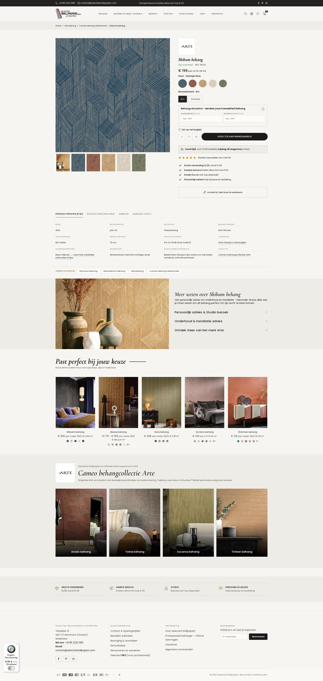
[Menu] (17, 645)
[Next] (163, 95)
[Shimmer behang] (247, 402)
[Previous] (62, 95)
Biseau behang (118, 432)
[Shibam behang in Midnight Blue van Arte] (78, 162)
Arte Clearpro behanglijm (232, 242)
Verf (202, 14)
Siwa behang (161, 432)
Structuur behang (88, 271)
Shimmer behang (247, 432)
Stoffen (168, 14)
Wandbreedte (190, 114)
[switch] (11, 668)
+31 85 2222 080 (67, 3)
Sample (195, 99)
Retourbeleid (118, 645)
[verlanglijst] (258, 14)
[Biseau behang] (118, 402)
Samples (124, 214)
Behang (103, 14)
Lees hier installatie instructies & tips (75, 256)
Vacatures (171, 644)
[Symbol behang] (204, 402)
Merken (153, 14)
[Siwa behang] (161, 402)
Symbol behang (204, 432)
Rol (183, 99)
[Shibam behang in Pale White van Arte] (123, 162)
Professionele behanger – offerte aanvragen (184, 637)
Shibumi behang (75, 432)
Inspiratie (217, 14)
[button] (264, 14)
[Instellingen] (252, 14)
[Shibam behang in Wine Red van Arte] (93, 162)
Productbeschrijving (101, 214)
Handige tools (142, 214)
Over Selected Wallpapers (180, 631)
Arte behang (70, 26)
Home (58, 26)
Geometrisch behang (114, 271)
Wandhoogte (233, 114)
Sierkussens (186, 14)
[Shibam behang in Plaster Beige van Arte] (108, 162)
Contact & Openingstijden (125, 631)
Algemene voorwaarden (179, 649)
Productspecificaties (69, 214)
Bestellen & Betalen (122, 635)
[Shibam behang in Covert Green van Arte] (139, 162)
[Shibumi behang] (75, 402)
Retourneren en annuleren (125, 650)
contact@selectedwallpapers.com (99, 3)
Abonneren (258, 636)
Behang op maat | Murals (128, 14)
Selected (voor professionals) (130, 655)
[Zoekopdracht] (246, 14)
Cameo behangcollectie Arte (92, 26)
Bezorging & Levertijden (124, 640)
